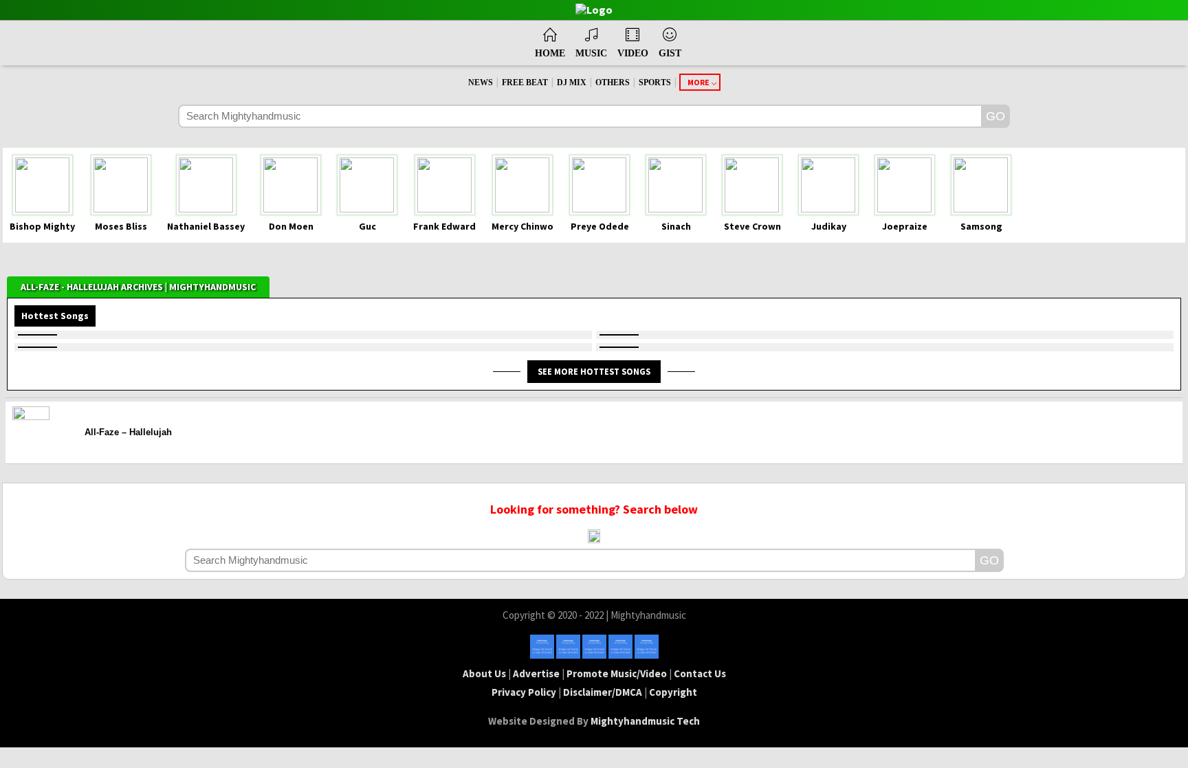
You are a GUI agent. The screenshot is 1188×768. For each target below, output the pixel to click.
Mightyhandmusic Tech (645, 720)
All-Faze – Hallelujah (128, 432)
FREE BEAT (525, 82)
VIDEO (632, 53)
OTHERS (612, 82)
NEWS (480, 82)
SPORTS (655, 82)
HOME (550, 53)
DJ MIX (571, 82)
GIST (670, 53)
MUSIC (591, 53)
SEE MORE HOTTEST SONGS (594, 371)
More (699, 82)
